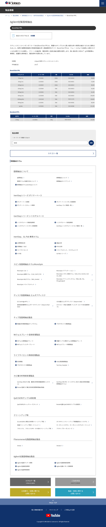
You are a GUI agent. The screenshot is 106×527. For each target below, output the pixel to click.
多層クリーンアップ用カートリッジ (28, 425)
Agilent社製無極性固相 (63, 463)
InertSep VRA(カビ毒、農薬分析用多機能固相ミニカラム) (33, 383)
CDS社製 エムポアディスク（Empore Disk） (70, 301)
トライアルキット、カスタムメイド (67, 250)
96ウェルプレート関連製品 (65, 344)
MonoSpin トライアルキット (25, 284)
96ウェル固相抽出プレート (25, 341)
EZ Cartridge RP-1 (22, 301)
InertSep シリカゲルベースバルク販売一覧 (69, 226)
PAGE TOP (53, 502)
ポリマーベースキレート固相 (26, 205)
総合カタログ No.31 (25, 36)
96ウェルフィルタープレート (26, 344)
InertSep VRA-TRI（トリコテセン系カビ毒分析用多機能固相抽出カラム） (73, 383)
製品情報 (16, 15)
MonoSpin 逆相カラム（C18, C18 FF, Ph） (29, 274)
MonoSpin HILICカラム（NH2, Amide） (28, 279)
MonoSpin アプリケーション (65, 271)
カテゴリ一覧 (53, 153)
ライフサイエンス (22, 250)
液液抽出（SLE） (22, 246)
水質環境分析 (21, 243)
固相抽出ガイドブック (63, 181)
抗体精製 (20, 361)
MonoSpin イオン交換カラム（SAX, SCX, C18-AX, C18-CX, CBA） (73, 275)
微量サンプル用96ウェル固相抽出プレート (69, 341)
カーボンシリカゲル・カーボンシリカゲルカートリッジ (73, 425)
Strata (19, 446)
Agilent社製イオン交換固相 (65, 466)
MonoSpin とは (21, 271)
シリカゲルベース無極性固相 (26, 222)
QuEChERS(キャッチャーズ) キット (27, 404)
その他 (19, 253)
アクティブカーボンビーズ (64, 428)
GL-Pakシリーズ (61, 253)
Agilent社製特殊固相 (23, 470)
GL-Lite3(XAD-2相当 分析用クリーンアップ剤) (30, 422)
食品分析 (59, 243)
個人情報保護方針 (37, 510)
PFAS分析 (59, 246)
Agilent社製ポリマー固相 (24, 463)
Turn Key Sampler (62, 365)
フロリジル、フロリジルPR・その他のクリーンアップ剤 (34, 428)
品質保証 (20, 178)
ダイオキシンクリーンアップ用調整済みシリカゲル (72, 422)
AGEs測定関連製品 (62, 361)
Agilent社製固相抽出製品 (55, 15)
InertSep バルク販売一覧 (64, 205)
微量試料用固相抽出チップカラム (27, 324)
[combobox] (53, 143)
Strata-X (59, 446)
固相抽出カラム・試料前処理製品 (33, 15)
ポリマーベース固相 (23, 202)
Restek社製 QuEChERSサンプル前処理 (68, 404)
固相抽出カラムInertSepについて (27, 185)
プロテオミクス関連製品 (64, 324)
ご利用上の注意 (69, 510)
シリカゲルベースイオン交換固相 (27, 226)
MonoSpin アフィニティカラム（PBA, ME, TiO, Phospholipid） (70, 280)
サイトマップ (53, 510)
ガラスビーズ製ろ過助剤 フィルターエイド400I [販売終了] (73, 306)
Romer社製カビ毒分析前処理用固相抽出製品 (30, 387)
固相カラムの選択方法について (26, 181)
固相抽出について (62, 178)
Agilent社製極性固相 (23, 466)
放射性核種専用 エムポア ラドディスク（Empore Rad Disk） (33, 306)
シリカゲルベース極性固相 (65, 222)
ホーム (7, 15)
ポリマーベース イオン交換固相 (66, 202)
